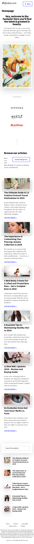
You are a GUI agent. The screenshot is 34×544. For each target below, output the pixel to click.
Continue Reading (10, 217)
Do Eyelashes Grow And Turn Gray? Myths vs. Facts (15, 410)
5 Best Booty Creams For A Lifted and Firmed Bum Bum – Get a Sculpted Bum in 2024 (16, 284)
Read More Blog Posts (21, 159)
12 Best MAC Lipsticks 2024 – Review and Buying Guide (15, 369)
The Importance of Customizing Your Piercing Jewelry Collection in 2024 (13, 240)
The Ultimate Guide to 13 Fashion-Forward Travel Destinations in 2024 (16, 195)
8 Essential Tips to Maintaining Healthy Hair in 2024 (16, 327)
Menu (28, 4)
